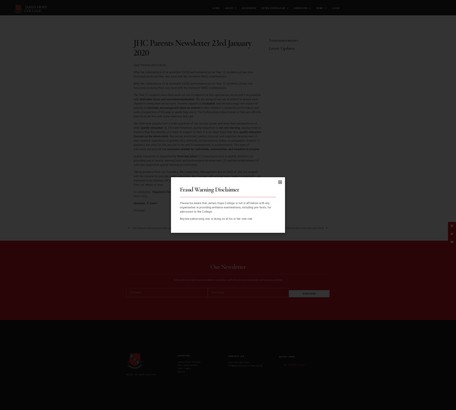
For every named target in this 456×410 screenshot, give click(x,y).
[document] (228, 205)
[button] (280, 182)
